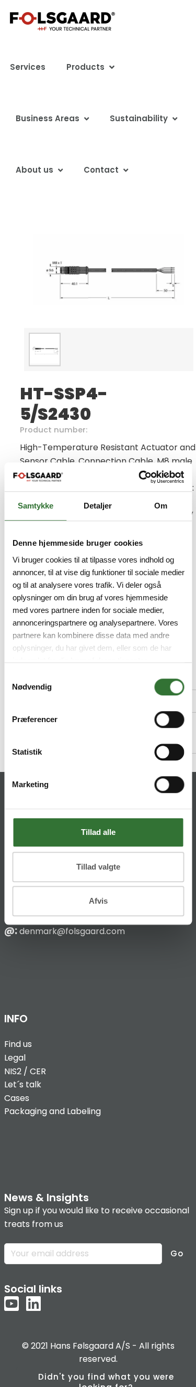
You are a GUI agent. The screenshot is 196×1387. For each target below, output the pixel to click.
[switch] (169, 719)
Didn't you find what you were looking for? (106, 1379)
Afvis (98, 900)
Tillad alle (98, 832)
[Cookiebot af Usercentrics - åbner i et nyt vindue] (139, 477)
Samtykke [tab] (35, 505)
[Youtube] (11, 1304)
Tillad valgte (98, 866)
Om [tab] (160, 505)
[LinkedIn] (33, 1304)
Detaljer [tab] (98, 505)
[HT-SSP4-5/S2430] (108, 270)
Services (27, 66)
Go (176, 1253)
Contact (101, 169)
